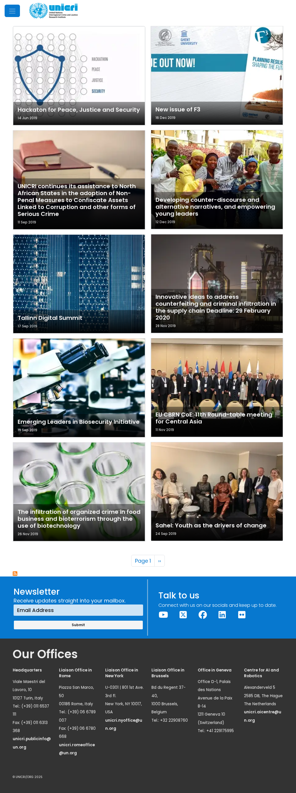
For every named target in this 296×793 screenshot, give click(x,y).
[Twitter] (183, 615)
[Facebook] (202, 615)
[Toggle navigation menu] (12, 11)
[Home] (53, 11)
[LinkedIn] (222, 615)
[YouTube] (163, 615)
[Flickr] (242, 615)
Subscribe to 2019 (15, 573)
